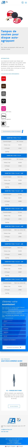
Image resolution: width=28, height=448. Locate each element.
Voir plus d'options (14, 406)
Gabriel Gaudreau (18, 443)
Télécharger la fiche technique (11, 131)
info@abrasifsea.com (6, 429)
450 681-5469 (4, 431)
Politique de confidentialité (14, 440)
